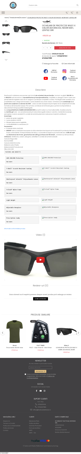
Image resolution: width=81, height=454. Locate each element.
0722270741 (42, 404)
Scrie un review (40, 299)
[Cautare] (77, 5)
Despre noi (6, 421)
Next (6, 59)
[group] (25, 28)
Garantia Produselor (35, 426)
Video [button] (40, 234)
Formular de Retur (34, 428)
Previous (6, 21)
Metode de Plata (34, 421)
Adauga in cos (65, 48)
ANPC (30, 430)
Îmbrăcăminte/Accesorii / (18, 18)
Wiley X (66, 345)
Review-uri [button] (40, 285)
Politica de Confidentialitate (11, 426)
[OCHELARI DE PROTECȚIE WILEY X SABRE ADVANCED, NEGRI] (66, 331)
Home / (7, 18)
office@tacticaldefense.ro (42, 410)
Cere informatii (69, 64)
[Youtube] (40, 391)
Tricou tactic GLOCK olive (14, 348)
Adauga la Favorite (51, 64)
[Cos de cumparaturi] (77, 13)
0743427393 (41, 407)
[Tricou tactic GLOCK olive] (14, 331)
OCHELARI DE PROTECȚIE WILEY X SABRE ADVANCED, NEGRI (66, 349)
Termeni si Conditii (9, 423)
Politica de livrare (8, 428)
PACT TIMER (40, 345)
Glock (15, 345)
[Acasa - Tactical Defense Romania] (13, 5)
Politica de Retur (34, 423)
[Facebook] (36, 391)
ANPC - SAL (32, 433)
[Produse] (3, 13)
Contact (5, 430)
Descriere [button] (40, 89)
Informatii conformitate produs (14, 229)
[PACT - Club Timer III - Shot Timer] (40, 331)
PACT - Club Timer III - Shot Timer (40, 348)
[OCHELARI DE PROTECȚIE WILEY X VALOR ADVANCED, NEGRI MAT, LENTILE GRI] (25, 28)
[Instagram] (44, 391)
